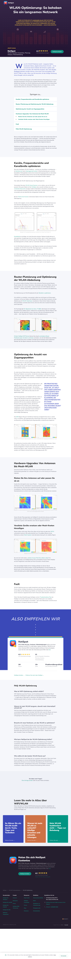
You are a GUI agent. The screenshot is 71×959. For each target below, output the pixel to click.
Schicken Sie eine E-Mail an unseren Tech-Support (56, 903)
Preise (14, 903)
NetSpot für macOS (7, 902)
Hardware (26, 911)
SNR (17, 417)
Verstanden (63, 956)
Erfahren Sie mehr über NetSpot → (35, 675)
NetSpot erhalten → (19, 675)
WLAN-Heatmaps (27, 301)
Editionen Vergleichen (5, 913)
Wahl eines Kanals (23, 197)
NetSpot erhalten (57, 51)
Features (15, 898)
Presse (25, 905)
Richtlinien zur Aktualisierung (36, 904)
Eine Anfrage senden (27, 780)
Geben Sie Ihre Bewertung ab (42, 877)
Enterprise (15, 900)
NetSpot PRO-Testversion (16, 907)
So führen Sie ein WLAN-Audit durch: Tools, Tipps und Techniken (13, 828)
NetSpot (34, 187)
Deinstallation (36, 911)
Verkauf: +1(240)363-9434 (52, 907)
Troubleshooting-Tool (45, 597)
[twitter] (36, 36)
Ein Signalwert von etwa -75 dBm (32, 309)
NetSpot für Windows (5, 898)
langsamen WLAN (37, 20)
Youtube (66, 925)
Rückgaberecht (36, 908)
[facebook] (33, 36)
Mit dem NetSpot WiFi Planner (21, 336)
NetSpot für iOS (6, 909)
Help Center (27, 898)
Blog (25, 908)
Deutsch (66, 919)
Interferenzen (19, 171)
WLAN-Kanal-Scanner (32, 185)
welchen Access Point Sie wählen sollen (37, 558)
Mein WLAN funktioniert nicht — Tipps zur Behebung (58, 827)
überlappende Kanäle (31, 171)
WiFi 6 (52, 531)
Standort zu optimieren (45, 293)
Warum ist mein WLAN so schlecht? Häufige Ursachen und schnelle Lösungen (34, 830)
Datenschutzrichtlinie (38, 898)
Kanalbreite (17, 236)
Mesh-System (27, 535)
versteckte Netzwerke (20, 189)
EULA (34, 900)
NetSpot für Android (5, 906)
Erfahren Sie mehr (9, 840)
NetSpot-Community (26, 901)
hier (50, 650)
